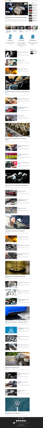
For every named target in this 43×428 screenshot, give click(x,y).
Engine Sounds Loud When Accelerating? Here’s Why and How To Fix (23, 300)
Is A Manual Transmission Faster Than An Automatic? (23, 374)
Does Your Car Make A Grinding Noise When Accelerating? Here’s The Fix (8, 32)
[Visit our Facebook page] (17, 421)
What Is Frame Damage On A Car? (12, 367)
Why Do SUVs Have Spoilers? (21, 191)
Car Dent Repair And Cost (34, 31)
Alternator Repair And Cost (28, 31)
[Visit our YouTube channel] (25, 421)
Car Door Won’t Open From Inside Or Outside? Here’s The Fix (17, 92)
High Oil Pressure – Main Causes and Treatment (15, 276)
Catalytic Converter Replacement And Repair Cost (34, 20)
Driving (18, 51)
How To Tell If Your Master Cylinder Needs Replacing (23, 163)
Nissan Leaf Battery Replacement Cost (34, 7)
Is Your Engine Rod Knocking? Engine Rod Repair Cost (16, 185)
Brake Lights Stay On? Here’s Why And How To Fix (34, 10)
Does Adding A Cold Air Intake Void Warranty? (16, 17)
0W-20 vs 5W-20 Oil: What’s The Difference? (21, 391)
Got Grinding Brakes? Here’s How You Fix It (34, 15)
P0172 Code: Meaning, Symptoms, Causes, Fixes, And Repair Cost (23, 328)
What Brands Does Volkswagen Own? (13, 413)
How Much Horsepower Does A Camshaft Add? (23, 337)
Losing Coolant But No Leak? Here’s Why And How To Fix (23, 146)
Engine (6, 16)
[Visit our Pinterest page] (21, 421)
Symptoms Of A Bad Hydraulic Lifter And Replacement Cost (23, 254)
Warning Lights (7, 275)
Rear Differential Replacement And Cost (34, 13)
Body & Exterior (19, 190)
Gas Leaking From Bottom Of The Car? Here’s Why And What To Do (22, 200)
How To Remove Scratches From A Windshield (15, 230)
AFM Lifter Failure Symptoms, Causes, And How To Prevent (16, 139)
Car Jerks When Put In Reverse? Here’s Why (22, 52)
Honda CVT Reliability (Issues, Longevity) (23, 245)
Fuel (18, 153)
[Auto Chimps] (8, 1)
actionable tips (11, 42)
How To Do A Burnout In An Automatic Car (23, 282)
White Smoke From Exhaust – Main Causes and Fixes (16, 322)
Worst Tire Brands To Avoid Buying (34, 18)
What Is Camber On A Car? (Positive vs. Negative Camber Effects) (23, 108)
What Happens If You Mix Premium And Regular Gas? (22, 154)
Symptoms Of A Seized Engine (21, 208)
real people (22, 43)
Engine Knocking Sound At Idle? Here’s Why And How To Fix (34, 5)
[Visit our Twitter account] (23, 421)
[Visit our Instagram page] (19, 421)
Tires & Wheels (19, 106)
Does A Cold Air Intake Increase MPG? (15, 31)
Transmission (19, 244)
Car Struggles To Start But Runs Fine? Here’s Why (22, 382)
